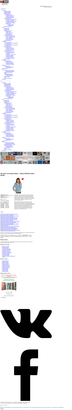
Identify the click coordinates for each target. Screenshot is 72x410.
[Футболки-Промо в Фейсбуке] (26, 400)
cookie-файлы (8, 407)
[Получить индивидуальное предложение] (25, 163)
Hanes (7, 194)
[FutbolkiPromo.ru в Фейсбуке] (9, 4)
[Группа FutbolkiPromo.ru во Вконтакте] (8, 4)
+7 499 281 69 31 (3, 8)
